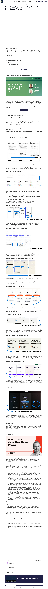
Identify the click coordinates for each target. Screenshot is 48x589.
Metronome (8, 97)
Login (9, 567)
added (12, 64)
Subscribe (12, 567)
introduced (12, 62)
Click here (23, 131)
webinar (29, 512)
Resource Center (21, 523)
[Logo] (2, 1)
